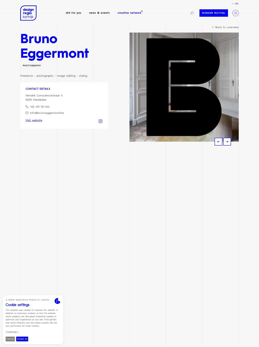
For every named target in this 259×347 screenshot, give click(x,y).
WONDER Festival (214, 13)
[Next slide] (227, 142)
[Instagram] (100, 121)
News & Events (99, 13)
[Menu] (235, 13)
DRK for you (73, 13)
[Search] (192, 13)
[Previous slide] (218, 142)
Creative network (129, 13)
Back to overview (227, 27)
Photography (32, 66)
